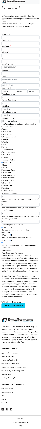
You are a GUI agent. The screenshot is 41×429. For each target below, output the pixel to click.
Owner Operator (9, 180)
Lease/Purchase (9, 178)
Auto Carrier (8, 127)
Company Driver (9, 170)
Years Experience (8, 94)
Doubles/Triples (9, 152)
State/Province (7, 64)
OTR (5, 168)
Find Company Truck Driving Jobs (12, 371)
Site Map (21, 419)
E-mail (3, 76)
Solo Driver (7, 185)
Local (5, 165)
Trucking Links (6, 374)
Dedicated (7, 173)
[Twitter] (11, 409)
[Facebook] (7, 409)
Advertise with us (7, 392)
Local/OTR (7, 162)
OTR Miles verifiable (9, 193)
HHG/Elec (7, 132)
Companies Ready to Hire (9, 360)
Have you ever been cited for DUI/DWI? (16, 238)
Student (6, 188)
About (3, 396)
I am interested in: (8, 160)
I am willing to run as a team (12, 225)
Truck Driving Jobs (7, 356)
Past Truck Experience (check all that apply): (18, 124)
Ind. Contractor (9, 175)
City (3, 58)
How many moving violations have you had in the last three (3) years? (20, 217)
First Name (6, 34)
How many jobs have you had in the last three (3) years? (20, 200)
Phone (4, 82)
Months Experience (8, 100)
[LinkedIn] (2, 409)
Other (5, 147)
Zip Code (5, 70)
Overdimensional (9, 137)
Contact (4, 399)
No (12, 227)
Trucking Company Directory (10, 378)
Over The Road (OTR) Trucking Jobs (13, 367)
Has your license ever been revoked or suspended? (16, 231)
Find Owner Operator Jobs (10, 363)
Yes (4, 227)
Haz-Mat (6, 155)
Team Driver (8, 191)
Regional (6, 183)
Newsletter (5, 403)
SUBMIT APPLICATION (13, 306)
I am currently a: (8, 118)
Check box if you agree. (12, 302)
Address (5, 52)
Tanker (6, 142)
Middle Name (6, 40)
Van (4, 144)
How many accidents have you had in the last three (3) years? (18, 209)
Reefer (5, 139)
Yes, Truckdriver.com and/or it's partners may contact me (18, 246)
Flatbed (6, 129)
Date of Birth (7, 88)
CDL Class (5, 106)
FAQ (20, 426)
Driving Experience (8, 112)
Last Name (6, 46)
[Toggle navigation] (36, 2)
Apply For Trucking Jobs (9, 353)
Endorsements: (7, 150)
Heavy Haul (7, 134)
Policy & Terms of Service (20, 422)
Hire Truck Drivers (7, 388)
